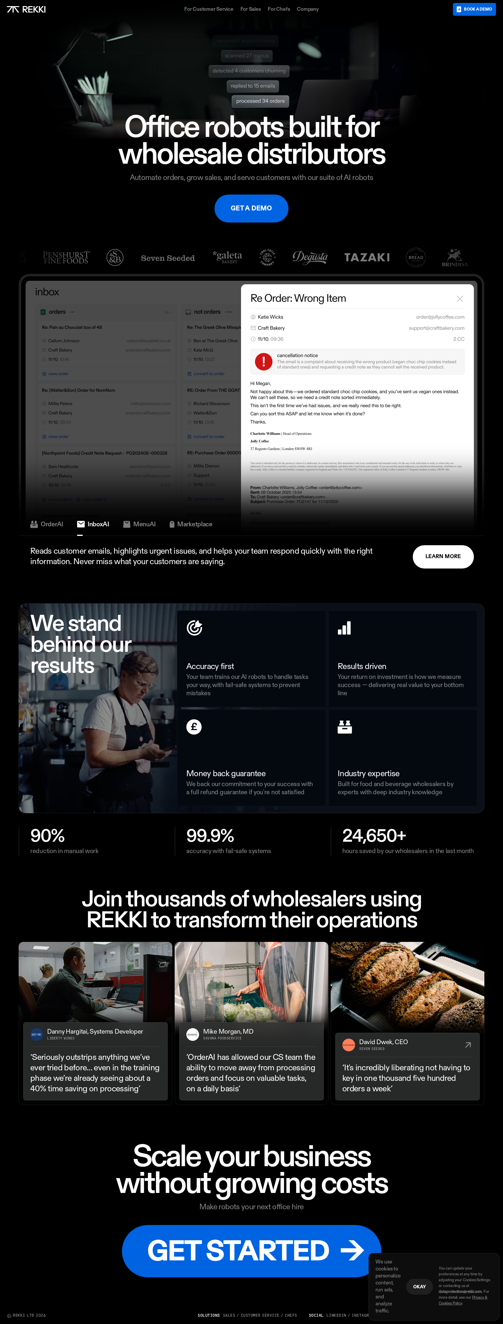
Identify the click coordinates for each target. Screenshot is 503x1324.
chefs (291, 1316)
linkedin (336, 1316)
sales (229, 1316)
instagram (363, 1316)
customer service (260, 1316)
